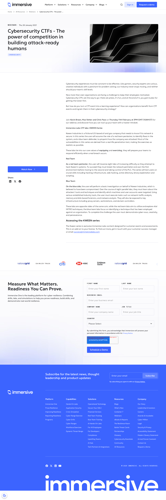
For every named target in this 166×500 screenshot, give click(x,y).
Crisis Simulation (72, 412)
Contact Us (142, 443)
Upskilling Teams (94, 439)
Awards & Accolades (145, 416)
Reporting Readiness (53, 416)
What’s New (118, 408)
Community (118, 443)
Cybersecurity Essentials (123, 439)
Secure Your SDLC (95, 408)
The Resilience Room (122, 423)
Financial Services (94, 412)
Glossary (117, 435)
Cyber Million (143, 420)
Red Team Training (95, 416)
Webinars (118, 416)
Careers (141, 412)
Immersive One (51, 404)
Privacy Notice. (128, 333)
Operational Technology (97, 404)
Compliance (92, 435)
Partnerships (119, 431)
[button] (50, 4)
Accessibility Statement (147, 431)
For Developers (93, 431)
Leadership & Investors (146, 408)
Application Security (73, 408)
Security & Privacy (144, 427)
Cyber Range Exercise (74, 416)
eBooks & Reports (121, 420)
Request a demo (146, 4)
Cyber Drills (70, 420)
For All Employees (94, 427)
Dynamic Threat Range (74, 431)
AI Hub (90, 443)
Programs (49, 420)
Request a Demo (144, 447)
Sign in (130, 4)
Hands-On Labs (72, 404)
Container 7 (118, 412)
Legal (140, 423)
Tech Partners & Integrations (98, 447)
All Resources (119, 447)
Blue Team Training (95, 420)
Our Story (141, 404)
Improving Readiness (53, 412)
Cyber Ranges (71, 423)
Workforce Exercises (73, 427)
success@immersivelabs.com (87, 232)
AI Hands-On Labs (95, 423)
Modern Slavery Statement (148, 435)
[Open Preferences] (4, 495)
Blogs (116, 404)
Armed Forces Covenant (147, 439)
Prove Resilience (51, 408)
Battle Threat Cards (121, 427)
